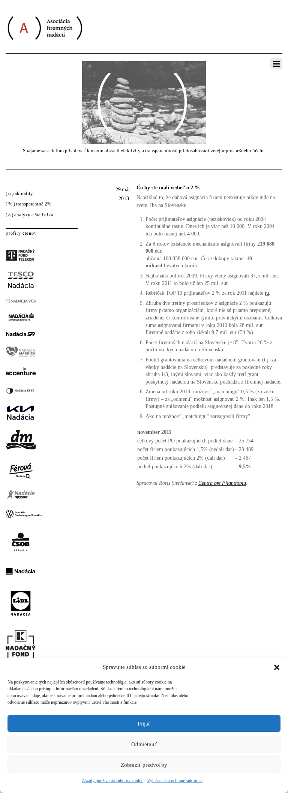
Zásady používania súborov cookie (112, 780)
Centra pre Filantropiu (222, 483)
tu (267, 293)
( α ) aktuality (19, 193)
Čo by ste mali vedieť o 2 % (168, 187)
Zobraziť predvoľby (144, 765)
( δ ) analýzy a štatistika (29, 214)
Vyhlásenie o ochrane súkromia (174, 780)
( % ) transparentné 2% (28, 204)
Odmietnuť (144, 744)
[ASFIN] (44, 47)
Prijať (144, 724)
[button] (276, 667)
